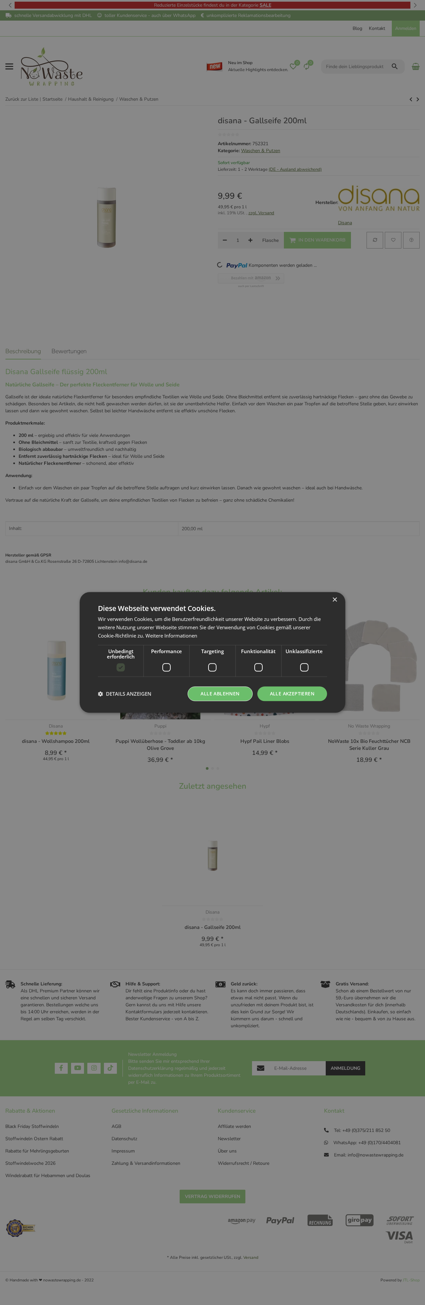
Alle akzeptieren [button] (292, 693)
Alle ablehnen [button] (220, 693)
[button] (124, 693)
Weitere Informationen (171, 635)
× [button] (334, 599)
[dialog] (212, 652)
